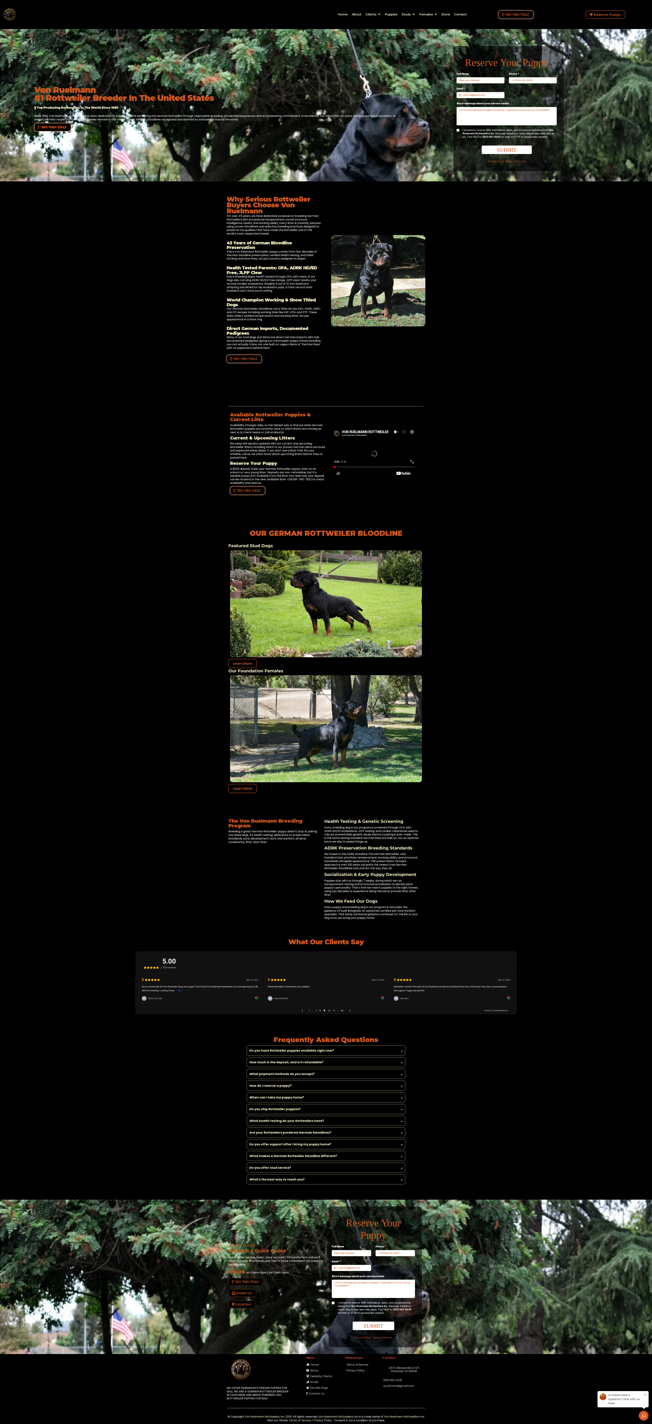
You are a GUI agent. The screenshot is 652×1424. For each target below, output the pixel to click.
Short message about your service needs (483, 103)
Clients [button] (371, 14)
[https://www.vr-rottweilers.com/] (9, 14)
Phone (514, 73)
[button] (413, 14)
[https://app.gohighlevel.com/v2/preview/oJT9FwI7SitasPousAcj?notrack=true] (263, 1369)
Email (461, 88)
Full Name (463, 73)
